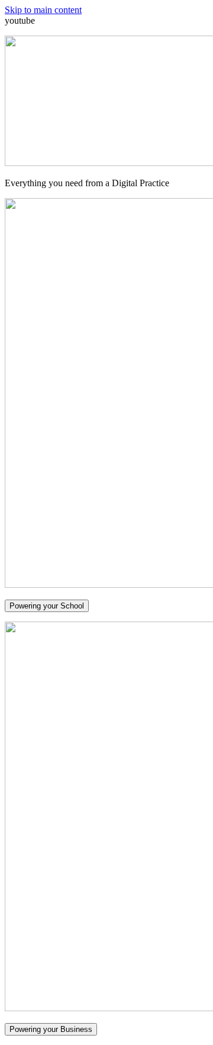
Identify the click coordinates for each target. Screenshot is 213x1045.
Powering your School (46, 605)
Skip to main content (43, 10)
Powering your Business (50, 1029)
